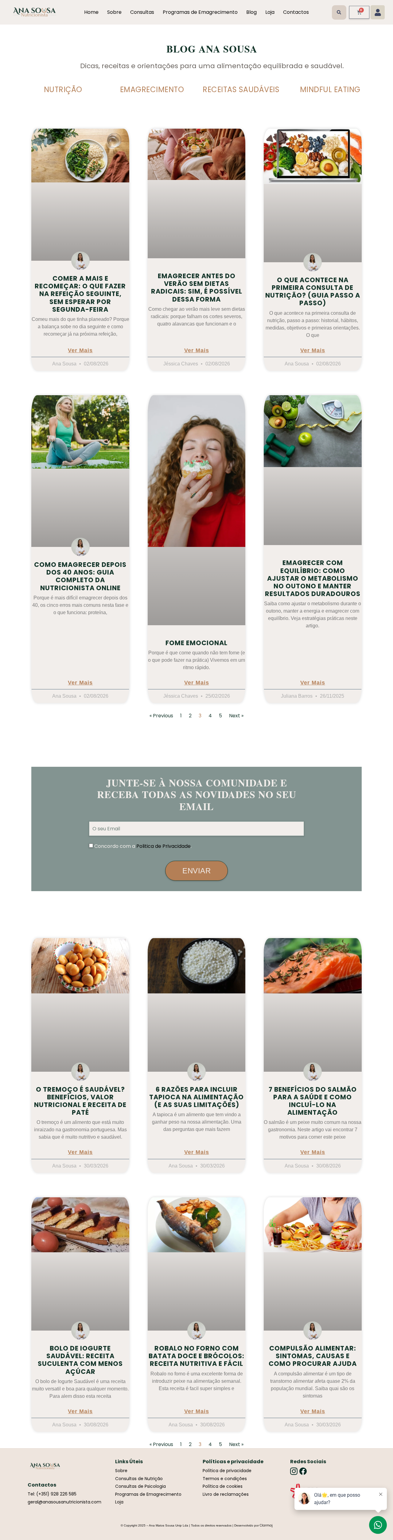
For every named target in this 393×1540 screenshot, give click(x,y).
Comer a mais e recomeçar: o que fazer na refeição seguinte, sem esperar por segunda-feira (80, 294)
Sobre (114, 12)
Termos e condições (225, 1479)
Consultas (142, 12)
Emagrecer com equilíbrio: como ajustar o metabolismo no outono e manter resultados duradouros (312, 578)
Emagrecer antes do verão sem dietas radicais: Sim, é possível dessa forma (196, 287)
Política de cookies (223, 1486)
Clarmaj (266, 1525)
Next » (236, 715)
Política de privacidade (227, 1471)
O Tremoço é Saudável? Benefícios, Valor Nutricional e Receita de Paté (80, 1101)
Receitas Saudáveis (241, 89)
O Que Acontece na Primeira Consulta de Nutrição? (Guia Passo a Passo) (312, 291)
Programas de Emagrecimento (200, 12)
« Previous (161, 715)
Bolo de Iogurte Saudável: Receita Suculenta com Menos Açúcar (80, 1360)
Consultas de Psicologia (140, 1486)
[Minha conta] (378, 12)
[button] (339, 12)
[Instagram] (294, 1471)
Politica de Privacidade (163, 846)
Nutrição (63, 89)
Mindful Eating (330, 89)
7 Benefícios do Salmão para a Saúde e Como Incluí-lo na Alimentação (313, 1101)
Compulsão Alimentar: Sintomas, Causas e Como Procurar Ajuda (313, 1356)
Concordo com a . (143, 846)
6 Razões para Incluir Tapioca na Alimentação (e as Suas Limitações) (196, 1097)
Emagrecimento (152, 89)
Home (91, 12)
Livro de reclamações (226, 1494)
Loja (269, 12)
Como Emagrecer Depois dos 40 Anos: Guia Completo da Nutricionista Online (80, 576)
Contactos (296, 12)
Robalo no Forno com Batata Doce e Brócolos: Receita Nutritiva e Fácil (196, 1356)
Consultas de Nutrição (139, 1479)
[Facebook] (303, 1471)
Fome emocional (196, 642)
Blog (251, 12)
